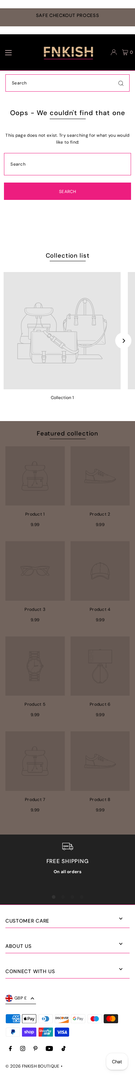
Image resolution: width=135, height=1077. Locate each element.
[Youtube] (49, 1049)
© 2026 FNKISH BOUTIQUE (32, 1066)
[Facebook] (10, 1049)
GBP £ (20, 998)
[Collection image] (62, 330)
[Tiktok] (64, 1049)
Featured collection (67, 433)
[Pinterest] (35, 1049)
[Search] (121, 83)
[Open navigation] (15, 52)
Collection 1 (62, 397)
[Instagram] (22, 1049)
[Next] (123, 341)
